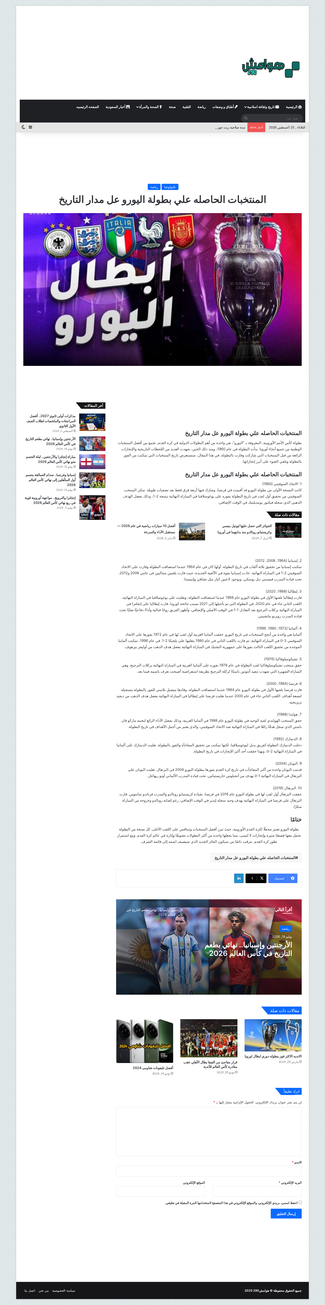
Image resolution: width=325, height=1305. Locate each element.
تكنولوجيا (170, 187)
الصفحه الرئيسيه (87, 107)
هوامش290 (261, 1290)
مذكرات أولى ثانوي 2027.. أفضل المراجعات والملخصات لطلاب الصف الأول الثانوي (51, 421)
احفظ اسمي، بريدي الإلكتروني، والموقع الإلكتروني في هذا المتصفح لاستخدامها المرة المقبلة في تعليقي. (231, 1203)
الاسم (297, 1162)
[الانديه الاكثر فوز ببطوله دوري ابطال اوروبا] (273, 1035)
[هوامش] (270, 67)
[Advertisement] (162, 26)
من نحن (44, 1290)
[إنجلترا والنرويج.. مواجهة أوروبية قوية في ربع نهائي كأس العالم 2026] (92, 507)
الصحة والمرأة (149, 107)
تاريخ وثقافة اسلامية (261, 107)
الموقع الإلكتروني (194, 1182)
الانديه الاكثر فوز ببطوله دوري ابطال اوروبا (273, 1056)
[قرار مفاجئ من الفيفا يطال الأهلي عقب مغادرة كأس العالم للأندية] (208, 1038)
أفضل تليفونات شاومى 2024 (153, 1068)
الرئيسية (292, 107)
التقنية (186, 107)
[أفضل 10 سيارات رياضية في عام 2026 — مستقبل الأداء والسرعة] (192, 531)
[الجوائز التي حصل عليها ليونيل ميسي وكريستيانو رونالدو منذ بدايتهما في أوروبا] (288, 530)
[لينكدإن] (239, 878)
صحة (172, 107)
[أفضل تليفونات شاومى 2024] (144, 1041)
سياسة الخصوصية (63, 1290)
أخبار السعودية (116, 107)
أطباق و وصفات (223, 107)
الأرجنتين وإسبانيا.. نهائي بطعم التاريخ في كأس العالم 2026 (248, 948)
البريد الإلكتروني (290, 1182)
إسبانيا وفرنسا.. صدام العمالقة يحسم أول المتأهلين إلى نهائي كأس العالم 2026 (51, 480)
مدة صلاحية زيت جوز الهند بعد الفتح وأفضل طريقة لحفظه (207, 127)
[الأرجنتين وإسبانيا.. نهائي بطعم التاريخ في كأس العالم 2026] (92, 443)
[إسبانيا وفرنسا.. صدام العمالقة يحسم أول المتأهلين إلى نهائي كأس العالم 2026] (92, 480)
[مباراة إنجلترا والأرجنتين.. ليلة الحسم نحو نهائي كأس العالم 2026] (92, 461)
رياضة (201, 107)
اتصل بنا (30, 1290)
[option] (209, 947)
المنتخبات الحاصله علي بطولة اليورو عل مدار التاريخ (255, 857)
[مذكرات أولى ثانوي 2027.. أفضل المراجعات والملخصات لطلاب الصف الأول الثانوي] (92, 422)
